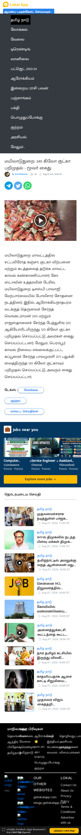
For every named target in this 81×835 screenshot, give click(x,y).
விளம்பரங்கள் (69, 752)
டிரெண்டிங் (27, 747)
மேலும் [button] (17, 147)
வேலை (25, 741)
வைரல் (52, 752)
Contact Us (68, 785)
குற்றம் (39, 768)
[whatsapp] (28, 187)
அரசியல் (65, 741)
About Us (67, 790)
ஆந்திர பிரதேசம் (13, 744)
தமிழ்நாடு (14, 753)
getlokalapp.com (45, 797)
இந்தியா (53, 741)
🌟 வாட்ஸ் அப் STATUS (39, 749)
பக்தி (50, 736)
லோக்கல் (26, 736)
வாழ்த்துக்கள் (68, 747)
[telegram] (9, 187)
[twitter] (18, 187)
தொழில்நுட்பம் (70, 736)
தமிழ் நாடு (20, 20)
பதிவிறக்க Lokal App (64, 830)
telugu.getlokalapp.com (50, 803)
